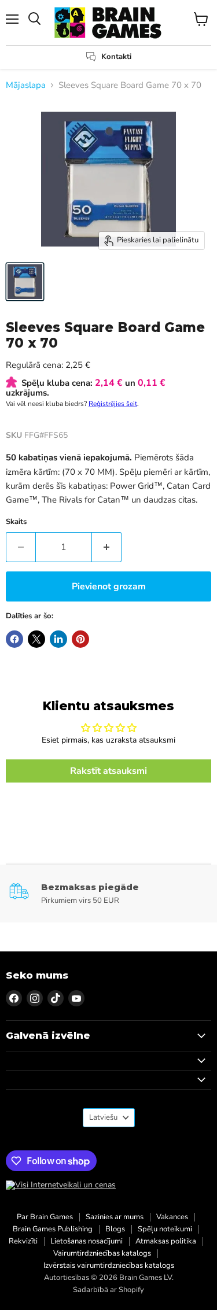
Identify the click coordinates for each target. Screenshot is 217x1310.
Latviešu (103, 1117)
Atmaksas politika (165, 1241)
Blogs (115, 1229)
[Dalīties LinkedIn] (58, 639)
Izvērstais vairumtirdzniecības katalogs (108, 1265)
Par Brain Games (45, 1217)
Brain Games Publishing (53, 1229)
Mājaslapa (26, 85)
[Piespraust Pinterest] (80, 639)
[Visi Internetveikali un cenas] (61, 1185)
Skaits (16, 522)
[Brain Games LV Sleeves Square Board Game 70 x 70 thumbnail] (24, 281)
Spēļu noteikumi (165, 1229)
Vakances (172, 1217)
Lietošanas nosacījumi (86, 1241)
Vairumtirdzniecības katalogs (102, 1253)
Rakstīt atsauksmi (108, 771)
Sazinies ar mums (115, 1217)
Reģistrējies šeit (113, 403)
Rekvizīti (23, 1241)
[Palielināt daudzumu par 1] (107, 547)
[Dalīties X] (36, 639)
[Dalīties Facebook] (14, 639)
